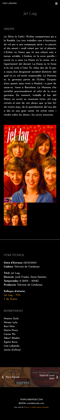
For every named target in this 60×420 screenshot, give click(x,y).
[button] (56, 3)
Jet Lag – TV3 (12, 295)
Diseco (26, 407)
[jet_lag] (17, 214)
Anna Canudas (43, 407)
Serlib (33, 407)
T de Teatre (10, 299)
